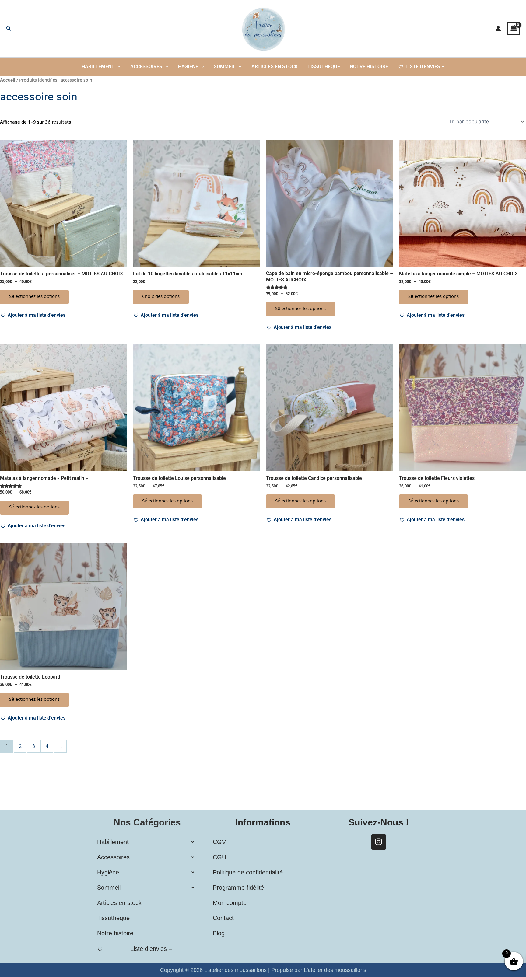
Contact (223, 918)
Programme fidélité (238, 887)
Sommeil (225, 66)
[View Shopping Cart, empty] (513, 28)
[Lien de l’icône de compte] (498, 28)
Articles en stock (274, 66)
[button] (9, 28)
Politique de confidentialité (248, 872)
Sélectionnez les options (34, 297)
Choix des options (161, 297)
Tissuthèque (323, 66)
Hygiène (188, 66)
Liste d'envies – (424, 66)
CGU (219, 857)
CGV (219, 842)
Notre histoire (369, 66)
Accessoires (146, 66)
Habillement (98, 66)
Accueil (7, 80)
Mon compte (230, 902)
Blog (219, 933)
